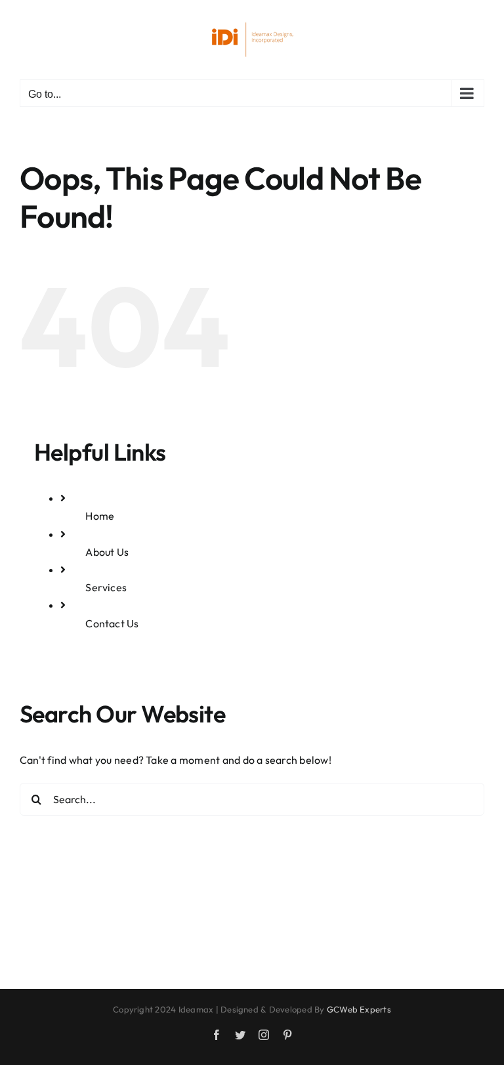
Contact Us (111, 623)
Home (99, 515)
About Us (107, 551)
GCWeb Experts (359, 1009)
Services (106, 587)
